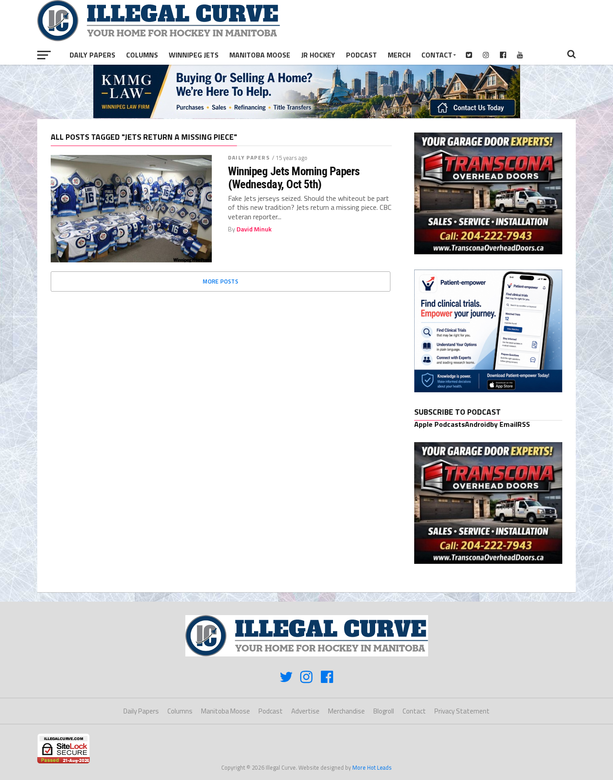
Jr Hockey (318, 54)
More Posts (220, 281)
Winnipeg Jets (194, 54)
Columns (142, 54)
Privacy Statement (462, 711)
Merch (399, 54)
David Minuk (253, 229)
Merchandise (346, 711)
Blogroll (383, 711)
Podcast (361, 54)
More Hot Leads (372, 767)
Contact (436, 54)
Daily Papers (92, 54)
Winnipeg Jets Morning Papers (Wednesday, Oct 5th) (294, 177)
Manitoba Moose (259, 54)
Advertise (305, 711)
